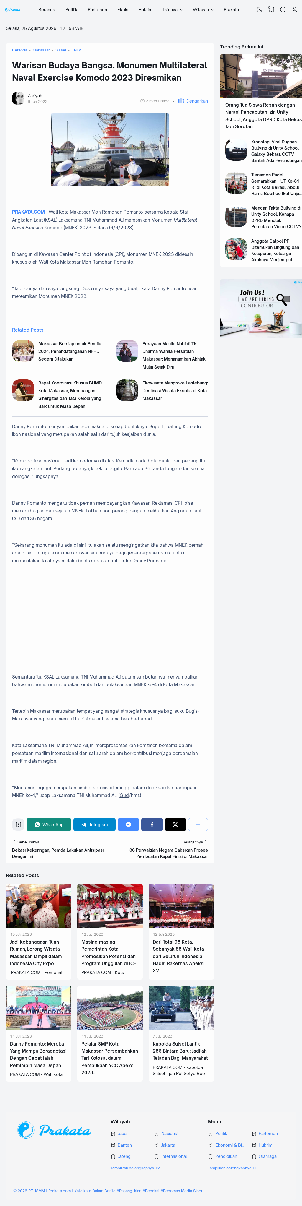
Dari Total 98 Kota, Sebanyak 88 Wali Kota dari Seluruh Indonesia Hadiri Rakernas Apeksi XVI (179, 956)
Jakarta (168, 1144)
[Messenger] (128, 824)
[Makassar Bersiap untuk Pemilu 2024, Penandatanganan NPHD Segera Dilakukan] (23, 360)
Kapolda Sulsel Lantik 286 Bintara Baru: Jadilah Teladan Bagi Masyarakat (180, 1051)
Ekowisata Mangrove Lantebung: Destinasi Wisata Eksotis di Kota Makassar (175, 390)
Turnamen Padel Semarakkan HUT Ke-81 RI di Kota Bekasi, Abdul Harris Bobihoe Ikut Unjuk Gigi (276, 187)
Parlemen (97, 9)
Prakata (231, 9)
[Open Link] (294, 10)
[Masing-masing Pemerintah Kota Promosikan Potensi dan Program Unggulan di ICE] (110, 926)
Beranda (46, 9)
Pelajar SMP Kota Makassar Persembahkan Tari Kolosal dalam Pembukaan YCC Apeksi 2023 (109, 1058)
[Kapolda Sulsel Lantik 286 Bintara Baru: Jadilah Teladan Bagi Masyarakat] (181, 1027)
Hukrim (145, 9)
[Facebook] (152, 824)
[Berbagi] (198, 824)
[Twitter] (175, 824)
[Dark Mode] (260, 10)
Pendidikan (226, 1156)
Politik (71, 9)
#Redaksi (150, 1190)
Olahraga (268, 1156)
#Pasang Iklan (128, 1190)
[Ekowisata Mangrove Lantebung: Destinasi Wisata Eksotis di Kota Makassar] (127, 399)
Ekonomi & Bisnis (230, 1144)
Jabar (123, 1133)
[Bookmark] (18, 826)
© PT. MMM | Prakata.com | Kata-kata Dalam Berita (64, 1190)
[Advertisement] (110, 612)
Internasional (174, 1156)
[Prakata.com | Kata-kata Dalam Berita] (12, 9)
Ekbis (122, 9)
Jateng (124, 1156)
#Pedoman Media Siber (181, 1190)
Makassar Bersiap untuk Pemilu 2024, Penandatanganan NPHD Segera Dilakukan (69, 351)
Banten (125, 1144)
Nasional (169, 1133)
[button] (190, 101)
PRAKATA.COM (28, 212)
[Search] (283, 10)
